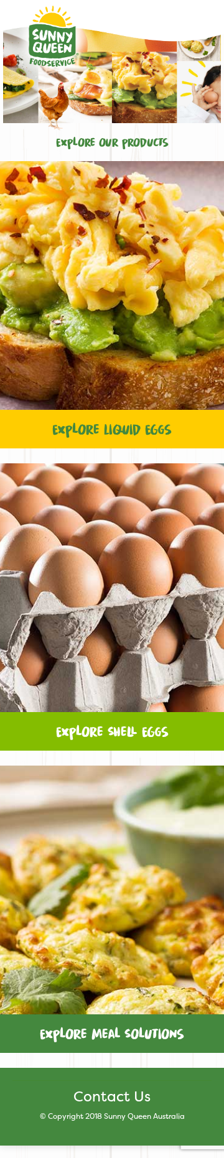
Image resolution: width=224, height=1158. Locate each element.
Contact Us (112, 1096)
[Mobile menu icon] (198, 30)
